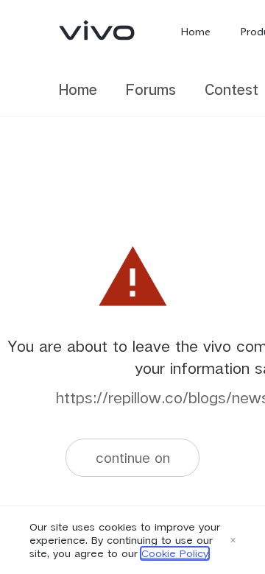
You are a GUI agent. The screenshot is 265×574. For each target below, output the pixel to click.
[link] (97, 30)
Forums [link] (151, 89)
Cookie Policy (174, 553)
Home (195, 32)
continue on (133, 457)
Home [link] (78, 89)
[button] (233, 540)
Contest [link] (231, 89)
